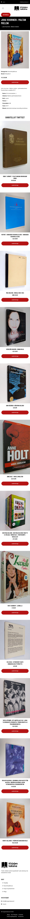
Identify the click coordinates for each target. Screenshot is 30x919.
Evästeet (21, 914)
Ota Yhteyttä (14, 914)
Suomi (4, 2)
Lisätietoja (15, 82)
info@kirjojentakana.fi (24, 2)
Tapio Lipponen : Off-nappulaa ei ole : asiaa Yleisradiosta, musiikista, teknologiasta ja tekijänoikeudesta (15, 722)
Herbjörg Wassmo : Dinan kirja (15, 349)
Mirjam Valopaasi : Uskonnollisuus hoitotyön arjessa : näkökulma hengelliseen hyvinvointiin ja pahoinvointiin (15, 782)
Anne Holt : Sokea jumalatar (15, 476)
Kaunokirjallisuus (12, 71)
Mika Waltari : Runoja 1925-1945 (15, 293)
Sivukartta (20, 916)
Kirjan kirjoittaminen (9, 888)
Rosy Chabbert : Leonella (15, 606)
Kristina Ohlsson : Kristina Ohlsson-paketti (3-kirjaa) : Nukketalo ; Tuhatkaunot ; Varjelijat (15, 535)
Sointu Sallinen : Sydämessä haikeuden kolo (15, 841)
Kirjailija (6, 883)
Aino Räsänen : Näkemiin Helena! (15, 405)
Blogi (5, 891)
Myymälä (6, 14)
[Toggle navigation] (3, 8)
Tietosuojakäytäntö (12, 916)
